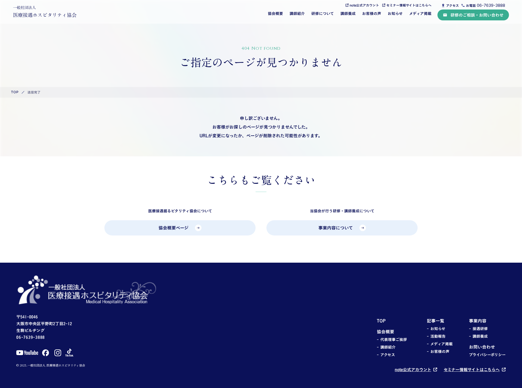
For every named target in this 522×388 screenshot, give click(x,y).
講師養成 (348, 13)
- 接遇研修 (478, 329)
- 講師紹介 (386, 347)
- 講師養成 (478, 336)
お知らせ (395, 13)
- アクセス (386, 355)
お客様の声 (371, 13)
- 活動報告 (436, 336)
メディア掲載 (420, 13)
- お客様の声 (438, 351)
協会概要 (275, 13)
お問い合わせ (482, 347)
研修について (322, 13)
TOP (14, 92)
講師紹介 (297, 13)
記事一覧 (435, 321)
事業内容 (477, 321)
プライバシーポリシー (487, 355)
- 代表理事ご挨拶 (392, 340)
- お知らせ (436, 329)
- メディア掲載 (440, 344)
